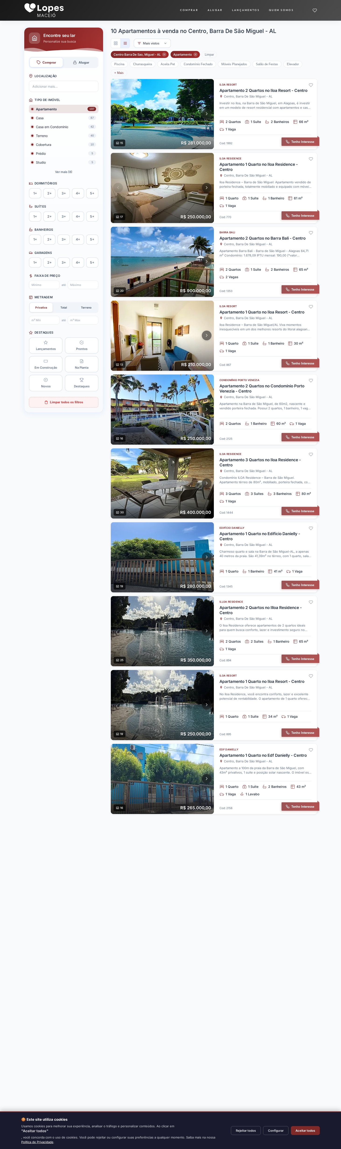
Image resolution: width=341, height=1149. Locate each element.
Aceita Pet (168, 64)
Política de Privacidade (37, 1142)
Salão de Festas (267, 64)
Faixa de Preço (47, 275)
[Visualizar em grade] (115, 43)
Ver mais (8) (63, 172)
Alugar (215, 10)
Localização (46, 76)
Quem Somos (281, 10)
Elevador (293, 64)
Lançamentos (246, 10)
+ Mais (119, 73)
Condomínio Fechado (198, 64)
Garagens (43, 253)
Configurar (276, 1130)
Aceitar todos (305, 1130)
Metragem (44, 297)
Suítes (40, 206)
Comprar (189, 10)
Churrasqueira (142, 64)
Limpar (209, 54)
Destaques (44, 332)
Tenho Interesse (302, 142)
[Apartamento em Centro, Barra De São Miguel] (214, 114)
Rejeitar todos (246, 1130)
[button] (118, 114)
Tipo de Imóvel (47, 100)
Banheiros (44, 229)
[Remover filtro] (164, 54)
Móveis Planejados (234, 64)
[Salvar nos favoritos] (311, 85)
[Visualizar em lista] (125, 43)
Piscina (119, 64)
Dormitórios (46, 183)
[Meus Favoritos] (315, 10)
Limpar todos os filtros (66, 402)
